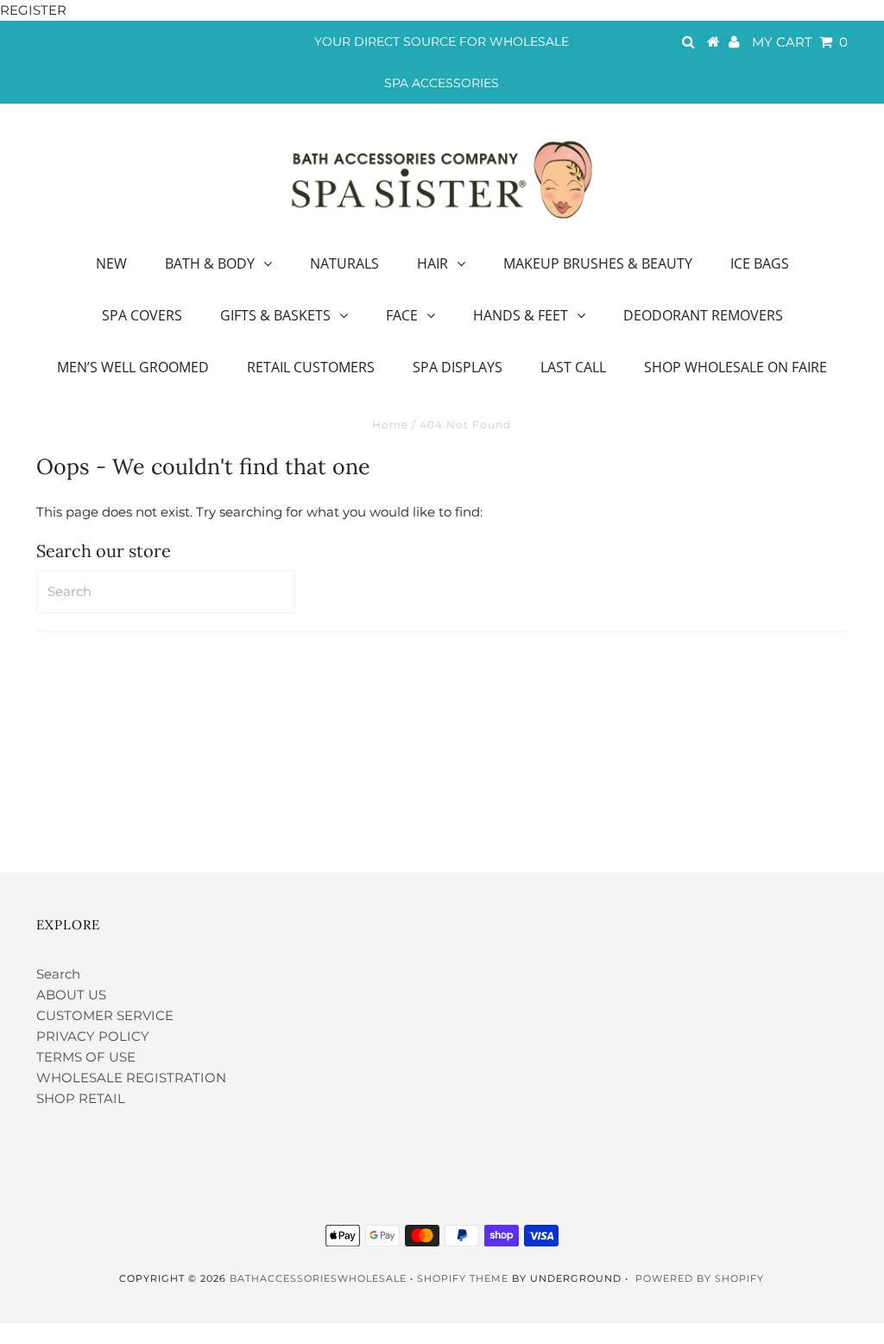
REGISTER (33, 10)
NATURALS (344, 263)
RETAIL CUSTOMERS (311, 367)
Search (58, 974)
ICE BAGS (759, 263)
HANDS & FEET (520, 315)
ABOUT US (71, 994)
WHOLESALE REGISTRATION (131, 1077)
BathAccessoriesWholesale (318, 1278)
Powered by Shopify (699, 1278)
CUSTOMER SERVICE (105, 1015)
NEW (111, 263)
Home (390, 424)
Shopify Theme (462, 1278)
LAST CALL (573, 367)
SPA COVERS (142, 315)
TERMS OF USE (86, 1057)
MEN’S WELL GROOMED (133, 367)
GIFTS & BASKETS (275, 315)
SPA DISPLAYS (457, 367)
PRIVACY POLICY (92, 1036)
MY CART (800, 42)
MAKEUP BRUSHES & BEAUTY (597, 263)
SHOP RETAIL (80, 1098)
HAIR (432, 263)
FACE (402, 315)
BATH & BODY (210, 263)
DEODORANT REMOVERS (703, 315)
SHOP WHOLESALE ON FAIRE (735, 367)
